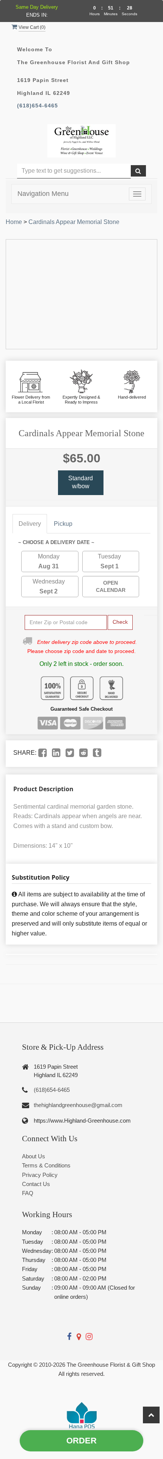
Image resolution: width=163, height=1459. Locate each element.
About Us (33, 1156)
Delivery (30, 524)
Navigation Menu (43, 193)
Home (14, 222)
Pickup (63, 524)
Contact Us (36, 1184)
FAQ (27, 1193)
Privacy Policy (40, 1175)
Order (81, 1440)
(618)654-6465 (37, 106)
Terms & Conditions (46, 1165)
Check (120, 622)
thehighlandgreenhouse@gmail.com (78, 1105)
